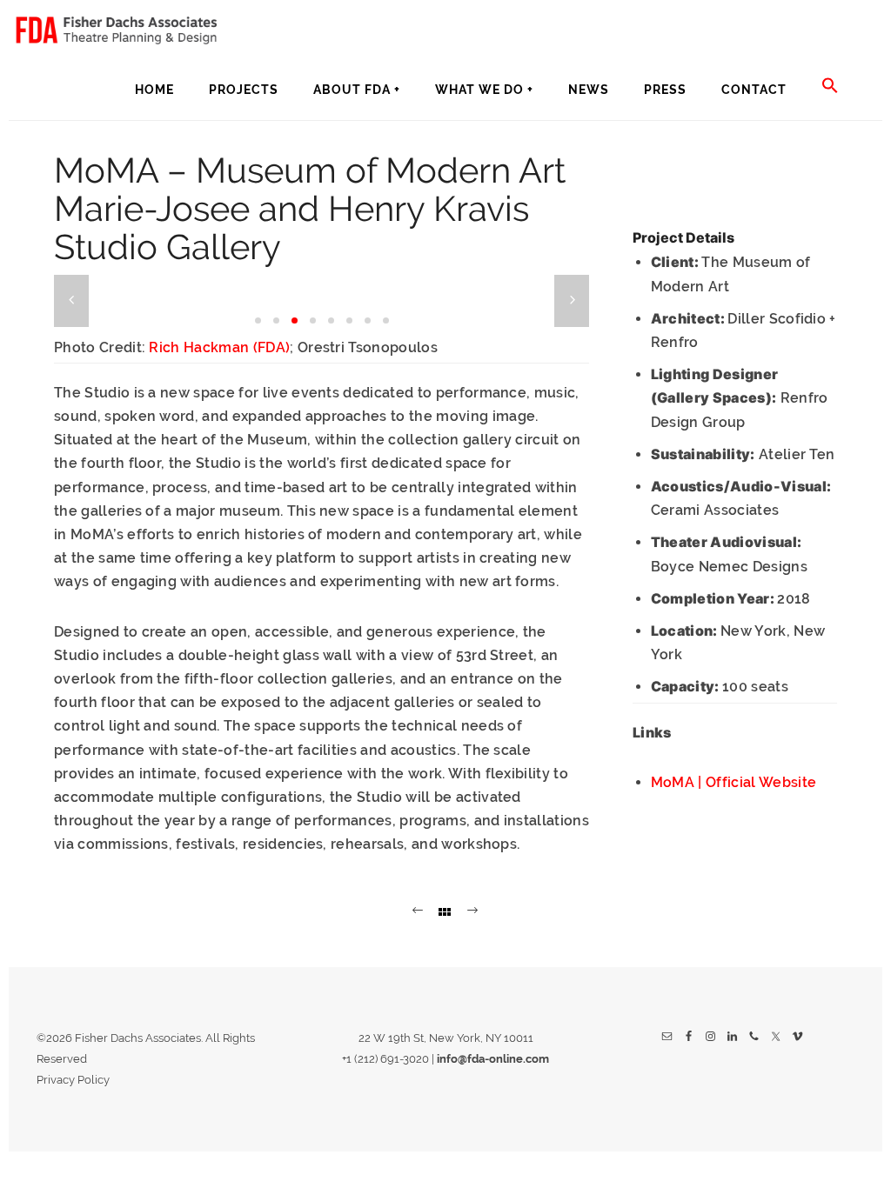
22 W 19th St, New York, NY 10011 (445, 1038)
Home (154, 90)
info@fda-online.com (493, 1058)
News (588, 90)
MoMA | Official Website (733, 782)
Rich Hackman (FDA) (219, 347)
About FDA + (356, 90)
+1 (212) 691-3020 (385, 1058)
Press (665, 90)
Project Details (683, 237)
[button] (830, 87)
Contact (754, 90)
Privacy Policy (73, 1079)
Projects (243, 90)
